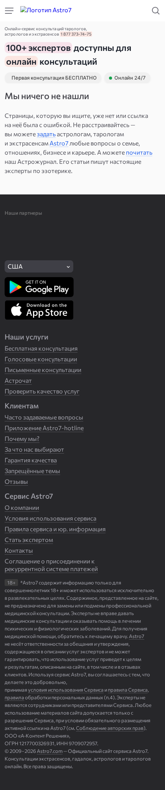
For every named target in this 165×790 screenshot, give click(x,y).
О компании (22, 507)
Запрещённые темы (32, 470)
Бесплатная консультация (41, 348)
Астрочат (18, 380)
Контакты (19, 550)
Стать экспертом (29, 539)
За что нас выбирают (34, 449)
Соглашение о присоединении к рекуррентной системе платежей (51, 564)
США (15, 266)
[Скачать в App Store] (39, 310)
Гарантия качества (31, 460)
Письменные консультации (43, 369)
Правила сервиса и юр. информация (55, 528)
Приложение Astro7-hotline (44, 427)
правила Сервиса (128, 690)
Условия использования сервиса (50, 518)
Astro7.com (50, 751)
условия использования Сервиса (66, 690)
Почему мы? (22, 438)
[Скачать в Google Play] (39, 287)
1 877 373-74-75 (76, 33)
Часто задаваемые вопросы (44, 417)
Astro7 (59, 143)
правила (14, 697)
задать (46, 133)
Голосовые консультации (41, 358)
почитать (139, 152)
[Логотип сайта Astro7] (51, 10)
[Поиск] (156, 11)
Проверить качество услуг (42, 391)
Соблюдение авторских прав (110, 728)
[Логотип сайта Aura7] (121, 10)
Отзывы (16, 481)
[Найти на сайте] (9, 11)
